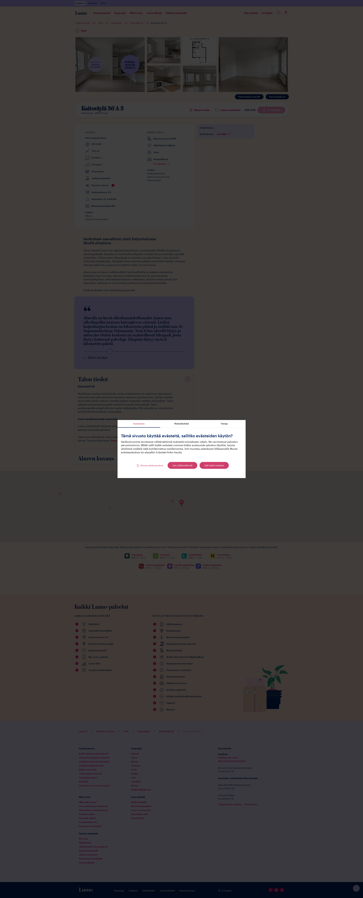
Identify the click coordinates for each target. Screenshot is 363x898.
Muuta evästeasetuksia (151, 465)
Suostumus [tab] (138, 423)
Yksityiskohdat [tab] (181, 423)
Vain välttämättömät (182, 465)
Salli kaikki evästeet (214, 465)
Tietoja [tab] (224, 423)
